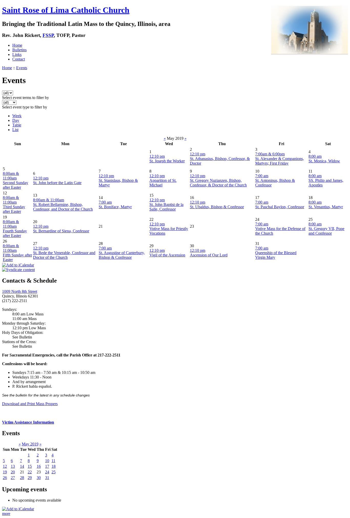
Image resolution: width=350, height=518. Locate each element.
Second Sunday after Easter (15, 185)
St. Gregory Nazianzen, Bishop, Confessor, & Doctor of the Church (218, 182)
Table (16, 125)
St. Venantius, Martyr (325, 207)
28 (22, 477)
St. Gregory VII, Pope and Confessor (326, 230)
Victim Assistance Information (28, 422)
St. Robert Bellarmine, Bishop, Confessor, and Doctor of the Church (63, 206)
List (15, 129)
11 (53, 461)
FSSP (48, 35)
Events (21, 68)
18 (54, 466)
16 (39, 466)
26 (5, 477)
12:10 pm (157, 156)
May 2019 (30, 444)
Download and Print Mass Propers (30, 404)
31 (47, 477)
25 (54, 472)
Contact (18, 59)
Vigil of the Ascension (167, 255)
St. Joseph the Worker (167, 161)
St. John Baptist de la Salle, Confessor (166, 206)
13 (13, 466)
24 (47, 472)
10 (47, 461)
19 (5, 472)
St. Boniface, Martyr (115, 207)
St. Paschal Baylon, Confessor (279, 207)
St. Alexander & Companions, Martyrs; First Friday (279, 160)
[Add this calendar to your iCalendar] (18, 265)
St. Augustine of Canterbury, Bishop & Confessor (122, 255)
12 (5, 466)
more (6, 513)
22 (30, 472)
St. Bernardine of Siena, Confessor (61, 231)
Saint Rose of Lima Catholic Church (65, 10)
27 (13, 477)
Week (17, 116)
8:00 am (315, 156)
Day (15, 120)
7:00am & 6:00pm (270, 154)
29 (30, 477)
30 (39, 477)
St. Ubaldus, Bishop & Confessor (217, 207)
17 (47, 466)
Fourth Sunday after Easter (15, 233)
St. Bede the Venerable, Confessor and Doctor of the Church (64, 255)
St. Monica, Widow (324, 161)
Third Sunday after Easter (14, 209)
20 (13, 472)
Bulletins (19, 50)
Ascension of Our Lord (209, 255)
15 (30, 466)
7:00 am (261, 176)
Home (17, 45)
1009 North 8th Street (19, 291)
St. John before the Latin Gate (57, 183)
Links (17, 54)
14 (22, 466)
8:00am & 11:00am (11, 175)
